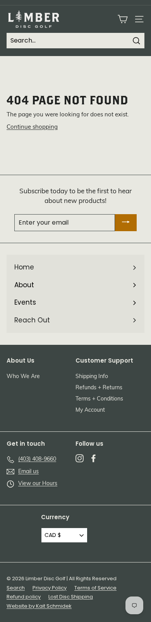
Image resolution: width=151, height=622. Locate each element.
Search (16, 587)
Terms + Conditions (99, 399)
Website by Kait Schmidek (39, 606)
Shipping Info (92, 377)
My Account (90, 410)
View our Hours (37, 484)
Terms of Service (95, 587)
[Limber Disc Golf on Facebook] (93, 458)
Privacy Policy (50, 587)
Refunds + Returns (99, 388)
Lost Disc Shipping (70, 596)
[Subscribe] (126, 223)
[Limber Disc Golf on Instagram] (80, 458)
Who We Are (23, 377)
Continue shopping (32, 127)
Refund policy (24, 596)
